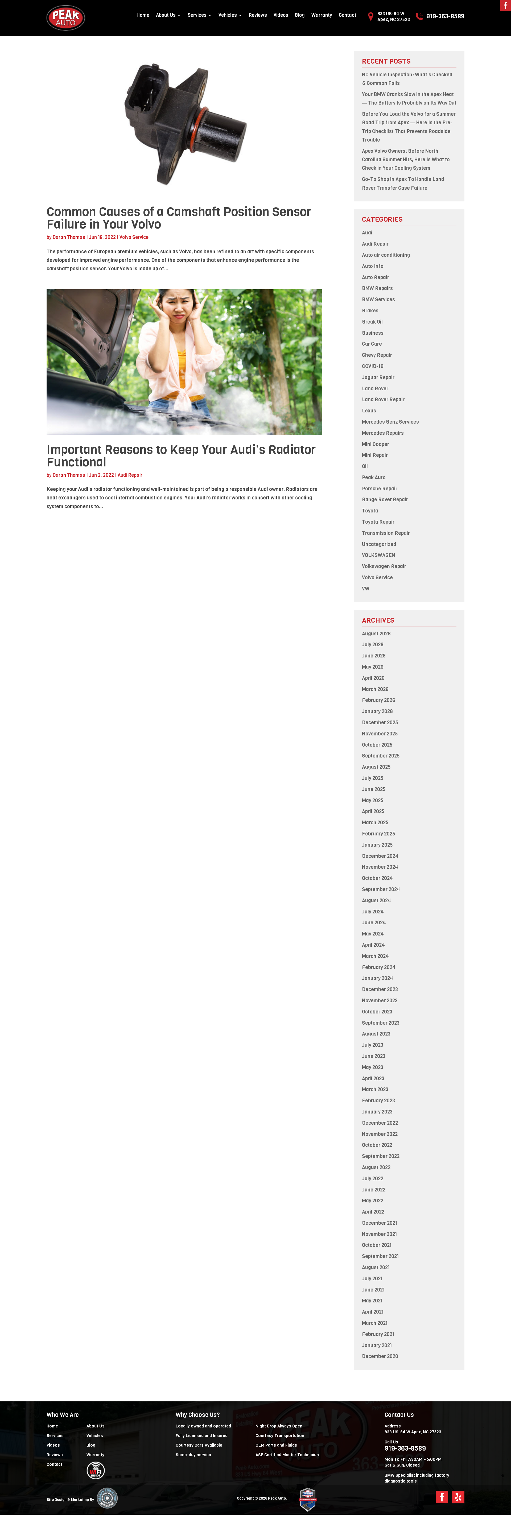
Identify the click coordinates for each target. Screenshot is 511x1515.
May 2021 (372, 1300)
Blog (300, 15)
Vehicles (228, 15)
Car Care (372, 344)
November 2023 (380, 1000)
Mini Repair (375, 455)
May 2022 (372, 1200)
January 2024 (377, 978)
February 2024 (378, 967)
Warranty (321, 15)
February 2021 (378, 1334)
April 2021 (373, 1312)
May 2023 (372, 1067)
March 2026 (375, 689)
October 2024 (377, 878)
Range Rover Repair (385, 499)
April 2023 (373, 1078)
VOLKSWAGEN (378, 555)
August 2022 (376, 1167)
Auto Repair (375, 277)
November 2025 (380, 733)
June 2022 (373, 1189)
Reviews (258, 15)
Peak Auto (374, 477)
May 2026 (373, 667)
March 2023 (375, 1089)
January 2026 (377, 711)
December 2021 (379, 1223)
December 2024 (380, 856)
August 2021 (376, 1267)
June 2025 (374, 789)
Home (143, 15)
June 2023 (373, 1056)
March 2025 (375, 822)
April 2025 (373, 811)
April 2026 (373, 678)
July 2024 (373, 911)
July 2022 (372, 1178)
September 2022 (380, 1156)
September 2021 (380, 1256)
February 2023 (378, 1100)
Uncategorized (379, 544)
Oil (365, 466)
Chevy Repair (377, 355)
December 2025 (380, 722)
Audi (367, 232)
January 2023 (377, 1111)
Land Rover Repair (383, 399)
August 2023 (376, 1033)
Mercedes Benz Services (390, 422)
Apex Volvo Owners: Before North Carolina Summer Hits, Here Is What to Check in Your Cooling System (406, 160)
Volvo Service (134, 237)
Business (373, 333)
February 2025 (378, 833)
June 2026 (374, 655)
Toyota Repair (378, 522)
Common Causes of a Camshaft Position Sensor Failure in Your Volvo (179, 218)
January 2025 (377, 845)
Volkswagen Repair (384, 566)
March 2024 (375, 956)
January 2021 (377, 1345)
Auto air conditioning (386, 255)
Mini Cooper (375, 444)
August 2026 (376, 633)
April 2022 (373, 1211)
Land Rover (375, 388)
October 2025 (377, 745)
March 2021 (375, 1323)
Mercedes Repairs (383, 433)
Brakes (370, 310)
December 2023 (380, 989)
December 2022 (380, 1123)
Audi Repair (130, 475)
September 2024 (381, 889)
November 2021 (379, 1234)
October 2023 (377, 1011)
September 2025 (381, 755)
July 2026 (373, 644)
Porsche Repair (379, 488)
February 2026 (378, 700)
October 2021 (377, 1245)
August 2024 (376, 900)
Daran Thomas (69, 237)
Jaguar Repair (378, 377)
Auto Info (373, 266)
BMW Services (378, 299)
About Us (166, 15)
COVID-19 (373, 366)
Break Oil (372, 321)
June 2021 (373, 1289)
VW (365, 588)
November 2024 (380, 867)
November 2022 (380, 1134)
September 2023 (380, 1023)
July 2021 (372, 1278)
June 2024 (374, 922)
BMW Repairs (377, 288)
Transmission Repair (386, 533)
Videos (281, 15)
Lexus (369, 410)
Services (197, 15)
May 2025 (373, 800)
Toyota (370, 510)
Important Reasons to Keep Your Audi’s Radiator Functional (181, 455)
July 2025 (373, 778)
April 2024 (373, 945)
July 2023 (372, 1045)
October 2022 (377, 1145)
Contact (347, 15)
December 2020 (380, 1356)
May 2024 (373, 933)
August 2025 (376, 767)
